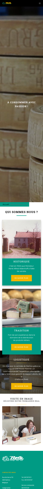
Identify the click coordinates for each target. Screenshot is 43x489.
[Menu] (39, 3)
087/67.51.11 (27, 477)
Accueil (6, 204)
